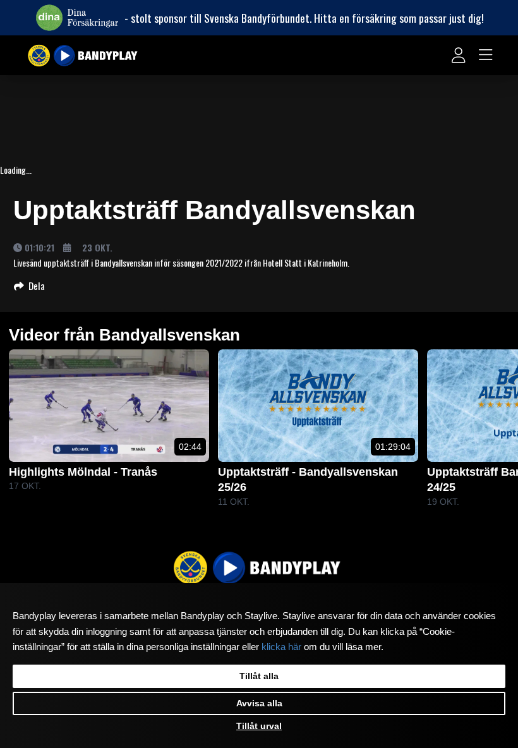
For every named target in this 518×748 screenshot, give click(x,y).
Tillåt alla (259, 676)
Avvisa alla (259, 703)
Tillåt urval (259, 726)
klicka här (281, 647)
